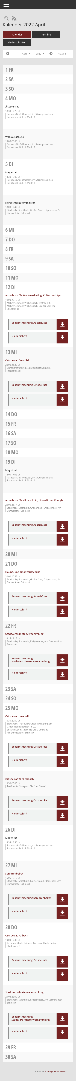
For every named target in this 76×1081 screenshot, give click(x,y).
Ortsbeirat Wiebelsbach (19, 779)
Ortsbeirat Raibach (16, 935)
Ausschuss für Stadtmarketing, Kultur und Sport (34, 295)
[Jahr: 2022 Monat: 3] (8, 53)
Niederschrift (19, 336)
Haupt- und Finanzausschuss (22, 572)
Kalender (16, 34)
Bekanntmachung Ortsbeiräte (29, 385)
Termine (46, 34)
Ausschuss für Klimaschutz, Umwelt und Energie (34, 500)
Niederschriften (16, 42)
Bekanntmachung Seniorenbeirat (31, 898)
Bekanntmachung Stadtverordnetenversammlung (30, 660)
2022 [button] (39, 53)
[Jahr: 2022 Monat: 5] (51, 53)
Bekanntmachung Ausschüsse (29, 322)
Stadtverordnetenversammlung (24, 634)
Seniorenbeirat (14, 873)
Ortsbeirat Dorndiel (17, 360)
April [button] (25, 53)
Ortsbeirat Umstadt (17, 716)
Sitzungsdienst (56, 1071)
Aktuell (62, 53)
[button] (62, 324)
